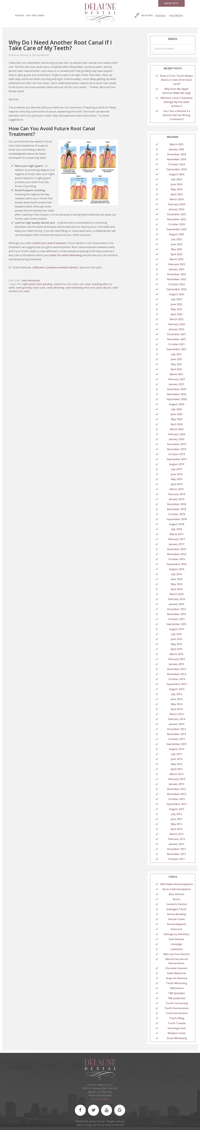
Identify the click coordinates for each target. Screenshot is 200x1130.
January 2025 (176, 149)
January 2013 (176, 784)
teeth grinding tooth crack (30, 287)
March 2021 (176, 374)
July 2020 (176, 409)
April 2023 (176, 254)
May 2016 (176, 584)
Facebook (176, 15)
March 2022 (176, 319)
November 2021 (176, 339)
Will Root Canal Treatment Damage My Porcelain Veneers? (176, 102)
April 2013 (176, 769)
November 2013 (176, 734)
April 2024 (176, 194)
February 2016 (176, 599)
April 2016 (176, 589)
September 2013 (177, 744)
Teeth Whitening (30, 280)
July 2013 (176, 754)
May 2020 (176, 419)
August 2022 (176, 294)
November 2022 (176, 279)
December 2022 (176, 274)
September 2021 (177, 349)
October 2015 (176, 619)
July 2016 (176, 574)
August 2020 (176, 404)
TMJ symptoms (176, 998)
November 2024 (176, 159)
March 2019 (176, 489)
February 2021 (176, 379)
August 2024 (176, 174)
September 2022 (177, 289)
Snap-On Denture (176, 978)
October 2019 (176, 454)
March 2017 (176, 534)
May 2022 (176, 309)
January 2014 (176, 724)
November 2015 (176, 614)
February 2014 (176, 719)
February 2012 (176, 839)
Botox (176, 899)
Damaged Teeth (176, 909)
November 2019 (176, 449)
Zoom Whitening (177, 1038)
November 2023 (176, 219)
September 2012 (177, 804)
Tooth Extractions (176, 1013)
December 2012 (176, 789)
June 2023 (176, 244)
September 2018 (177, 519)
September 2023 (177, 229)
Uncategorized (177, 1028)
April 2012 (176, 829)
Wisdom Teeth (176, 1033)
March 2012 (176, 834)
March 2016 (176, 594)
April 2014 (176, 709)
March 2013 (176, 774)
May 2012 (176, 824)
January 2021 (176, 384)
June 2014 (176, 699)
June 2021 (176, 359)
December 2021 (176, 334)
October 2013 (176, 739)
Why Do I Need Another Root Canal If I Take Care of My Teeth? (60, 45)
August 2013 (176, 749)
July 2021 (176, 354)
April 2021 (176, 369)
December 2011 (176, 849)
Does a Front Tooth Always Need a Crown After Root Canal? (176, 80)
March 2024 (176, 199)
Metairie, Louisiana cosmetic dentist (56, 267)
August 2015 (176, 629)
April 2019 (176, 484)
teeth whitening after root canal (83, 287)
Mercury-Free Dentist (176, 954)
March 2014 (176, 714)
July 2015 (176, 634)
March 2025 (176, 144)
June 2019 (176, 474)
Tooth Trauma (176, 1023)
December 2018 (176, 504)
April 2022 (176, 314)
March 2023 (176, 259)
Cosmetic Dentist (176, 904)
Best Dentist (176, 894)
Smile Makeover (176, 973)
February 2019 (176, 494)
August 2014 (176, 689)
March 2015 (176, 654)
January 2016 (176, 604)
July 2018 (176, 529)
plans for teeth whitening (66, 255)
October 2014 (176, 679)
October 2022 (176, 284)
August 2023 (176, 234)
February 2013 (176, 779)
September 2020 (177, 399)
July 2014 (176, 694)
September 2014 (177, 684)
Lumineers (176, 949)
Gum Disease (176, 939)
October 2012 (176, 799)
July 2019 (176, 469)
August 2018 (176, 524)
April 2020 (176, 424)
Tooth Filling (176, 1018)
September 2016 (177, 564)
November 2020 (176, 394)
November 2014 (176, 674)
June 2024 (176, 184)
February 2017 (176, 539)
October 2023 (176, 224)
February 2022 (176, 324)
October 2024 (176, 164)
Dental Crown (176, 919)
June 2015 (176, 639)
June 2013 (176, 759)
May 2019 (176, 479)
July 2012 (176, 814)
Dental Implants (176, 924)
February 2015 (176, 659)
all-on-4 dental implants (176, 889)
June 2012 (176, 819)
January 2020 (176, 439)
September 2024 (177, 169)
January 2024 (176, 209)
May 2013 (176, 764)
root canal (85, 284)
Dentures (176, 929)
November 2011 (176, 854)
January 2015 (176, 664)
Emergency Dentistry (177, 934)
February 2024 (176, 204)
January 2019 (176, 499)
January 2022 (176, 329)
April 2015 (176, 649)
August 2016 (176, 569)
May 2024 (176, 189)
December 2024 (176, 154)
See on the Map (100, 1099)
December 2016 (176, 549)
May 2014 (176, 704)
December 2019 (176, 444)
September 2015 (177, 624)
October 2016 (176, 559)
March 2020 (176, 429)
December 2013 (176, 729)
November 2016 (176, 554)
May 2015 (176, 644)
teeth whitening (55, 287)
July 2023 (176, 239)
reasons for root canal (65, 284)
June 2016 (176, 579)
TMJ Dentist (176, 988)
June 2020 (176, 414)
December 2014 (176, 669)
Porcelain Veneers (177, 968)
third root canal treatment (50, 243)
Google (160, 15)
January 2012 (176, 844)
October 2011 (176, 859)
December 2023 (176, 214)
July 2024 (176, 179)
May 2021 (176, 364)
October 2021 (176, 344)
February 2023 (176, 264)
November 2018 (176, 509)
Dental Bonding (176, 914)
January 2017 (176, 544)
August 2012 (176, 809)
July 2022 (176, 299)
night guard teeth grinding (37, 284)
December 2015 (176, 609)
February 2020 (176, 434)
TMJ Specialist (176, 993)
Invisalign (176, 944)
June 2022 (176, 304)
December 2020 (176, 389)
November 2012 (176, 794)
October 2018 (176, 514)
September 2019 (177, 459)
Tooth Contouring (176, 1003)
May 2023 (176, 249)
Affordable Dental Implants (176, 884)
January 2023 (176, 269)
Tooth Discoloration (176, 1008)
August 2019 (176, 464)
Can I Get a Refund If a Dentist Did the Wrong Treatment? (176, 115)
